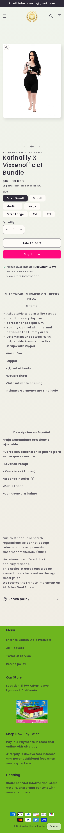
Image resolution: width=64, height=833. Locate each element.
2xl (35, 214)
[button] (5, 16)
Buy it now (32, 254)
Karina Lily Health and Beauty (36, 826)
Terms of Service (18, 656)
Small (37, 198)
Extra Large (15, 214)
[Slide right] (39, 146)
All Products (15, 648)
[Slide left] (24, 146)
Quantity (8, 222)
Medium (13, 206)
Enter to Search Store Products (29, 640)
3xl (48, 214)
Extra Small (15, 198)
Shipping (8, 185)
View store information (23, 276)
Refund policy (16, 664)
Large (32, 206)
